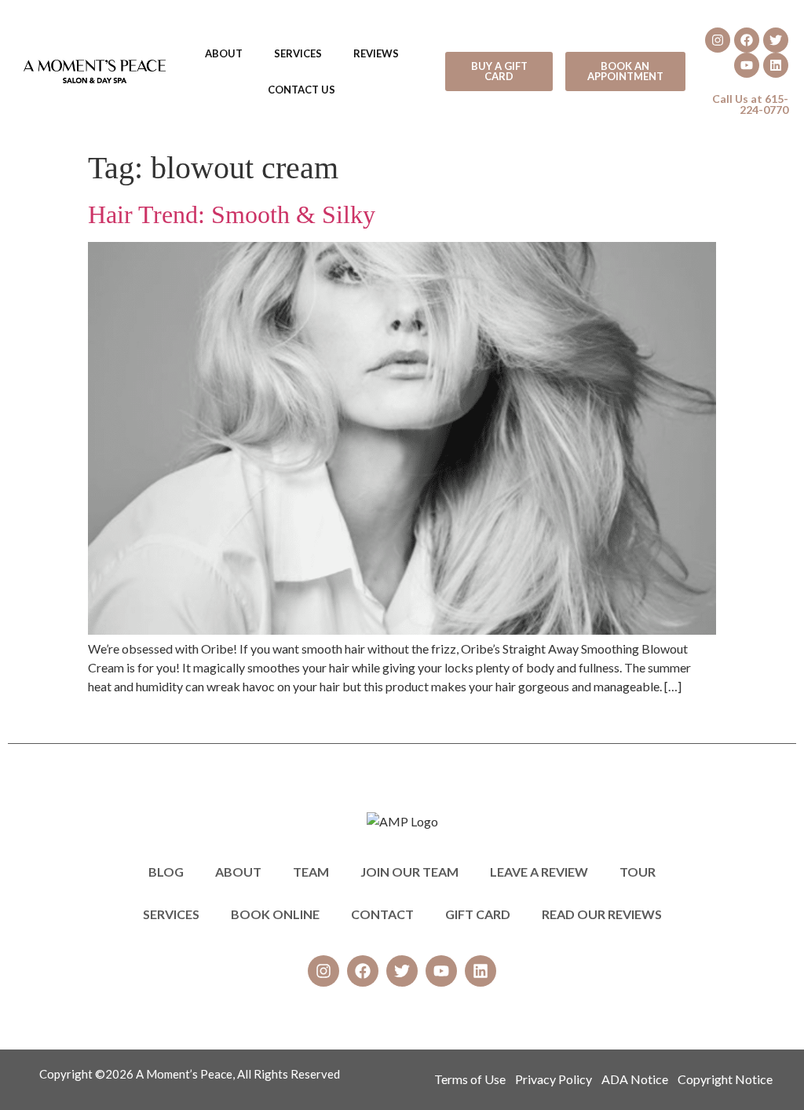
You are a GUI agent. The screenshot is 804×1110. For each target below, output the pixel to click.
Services (298, 53)
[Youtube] (746, 65)
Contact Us (301, 89)
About (224, 53)
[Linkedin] (775, 65)
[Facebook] (746, 40)
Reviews (376, 53)
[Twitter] (775, 40)
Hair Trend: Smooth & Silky (231, 214)
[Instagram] (717, 40)
